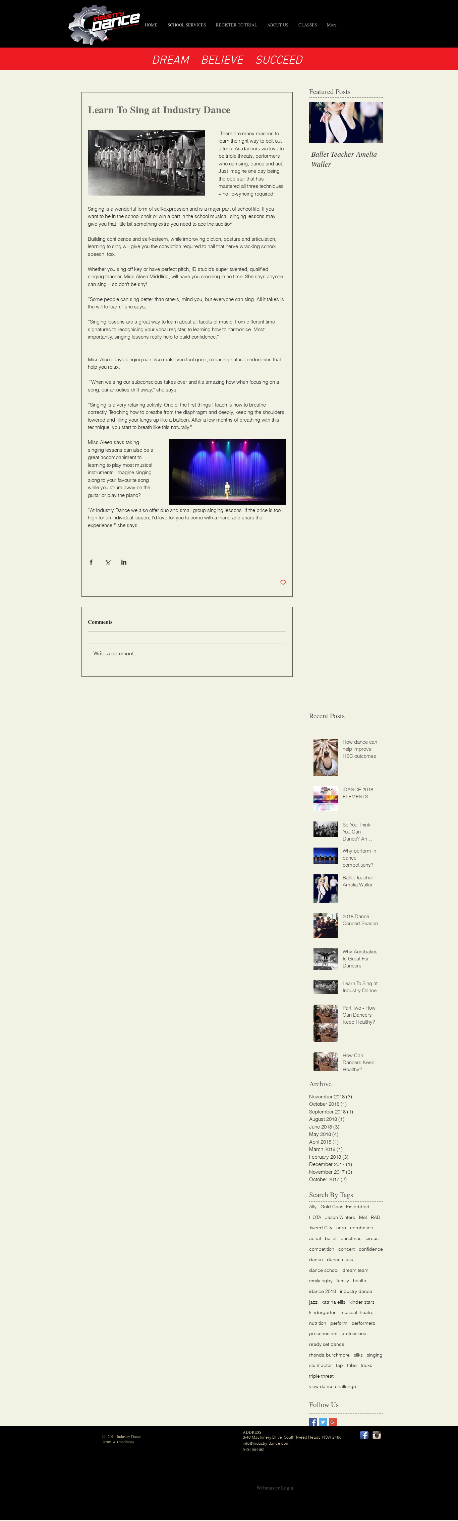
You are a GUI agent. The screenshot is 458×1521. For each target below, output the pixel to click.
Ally (313, 1207)
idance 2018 (322, 1291)
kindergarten (323, 1312)
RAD (375, 1217)
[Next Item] (372, 123)
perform (338, 1323)
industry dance (356, 1291)
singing (375, 1355)
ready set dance (326, 1344)
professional (354, 1333)
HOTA (315, 1217)
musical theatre (357, 1312)
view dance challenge (332, 1386)
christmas (351, 1238)
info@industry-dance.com (266, 1443)
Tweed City (320, 1228)
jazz (313, 1302)
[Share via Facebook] (91, 562)
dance (316, 1259)
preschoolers (323, 1333)
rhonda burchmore (329, 1355)
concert (346, 1249)
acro (341, 1228)
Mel (363, 1217)
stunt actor (320, 1365)
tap (339, 1365)
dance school (323, 1270)
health (359, 1281)
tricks (366, 1365)
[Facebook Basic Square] (313, 1422)
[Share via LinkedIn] (124, 562)
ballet (331, 1238)
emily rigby (321, 1281)
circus (372, 1238)
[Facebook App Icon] (364, 1435)
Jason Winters (340, 1217)
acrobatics (361, 1228)
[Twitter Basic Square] (323, 1422)
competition (321, 1249)
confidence (371, 1249)
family (343, 1281)
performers (363, 1323)
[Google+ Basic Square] (333, 1422)
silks (358, 1355)
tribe (352, 1365)
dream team (355, 1270)
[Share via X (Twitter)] (107, 562)
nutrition (317, 1323)
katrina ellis (333, 1302)
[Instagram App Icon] (377, 1435)
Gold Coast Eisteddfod (345, 1207)
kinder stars (362, 1302)
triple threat (321, 1376)
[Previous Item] (320, 123)
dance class (340, 1259)
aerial (315, 1238)
